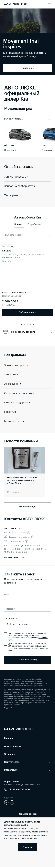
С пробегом (34, 224)
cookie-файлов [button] (39, 832)
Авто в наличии (12, 746)
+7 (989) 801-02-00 (15, 557)
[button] (21, 324)
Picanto (9, 145)
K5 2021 (7, 250)
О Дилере (9, 754)
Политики (32, 838)
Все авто (19, 224)
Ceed (45, 145)
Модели (8, 738)
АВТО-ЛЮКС (11, 528)
